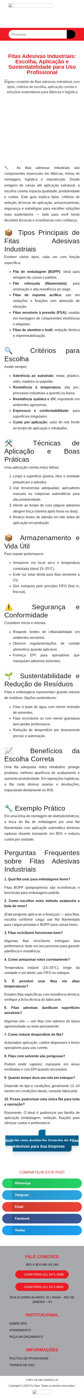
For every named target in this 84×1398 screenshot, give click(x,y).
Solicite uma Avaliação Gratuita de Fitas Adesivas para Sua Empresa (42, 1143)
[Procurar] (71, 34)
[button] (42, 1183)
